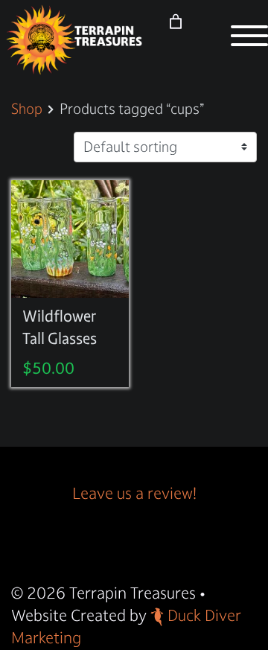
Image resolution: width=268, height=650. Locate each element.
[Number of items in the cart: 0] (175, 21)
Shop (26, 109)
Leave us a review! (134, 493)
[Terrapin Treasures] (75, 39)
